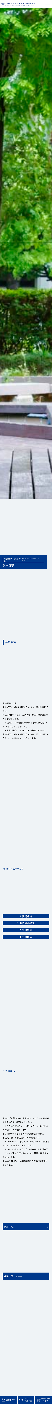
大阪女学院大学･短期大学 (18, 3)
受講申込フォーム (13, 1276)
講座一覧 (9, 1226)
